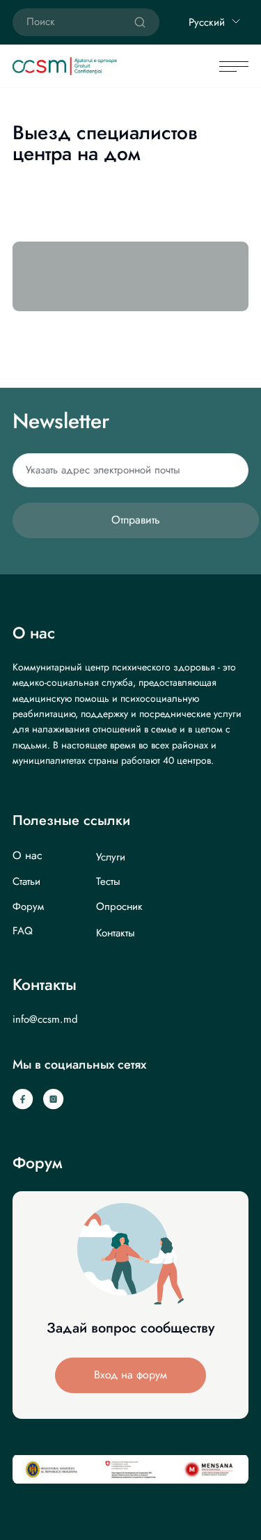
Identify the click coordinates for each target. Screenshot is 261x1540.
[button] (130, 1375)
